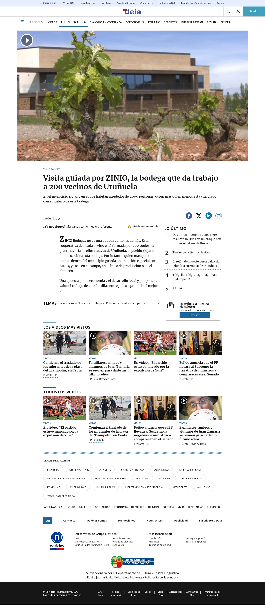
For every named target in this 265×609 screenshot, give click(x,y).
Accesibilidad (175, 591)
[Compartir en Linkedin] (209, 216)
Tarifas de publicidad (160, 544)
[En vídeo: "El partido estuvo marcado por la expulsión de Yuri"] (155, 343)
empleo (138, 302)
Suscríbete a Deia (210, 520)
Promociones (126, 520)
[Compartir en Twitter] (199, 216)
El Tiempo (166, 478)
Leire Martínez (79, 469)
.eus (47, 521)
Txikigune (53, 487)
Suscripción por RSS (196, 541)
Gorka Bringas (192, 478)
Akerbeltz (180, 487)
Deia (76, 538)
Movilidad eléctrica (61, 496)
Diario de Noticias (121, 538)
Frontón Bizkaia (132, 469)
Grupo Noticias (78, 302)
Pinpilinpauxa (105, 487)
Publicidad (181, 520)
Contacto (69, 520)
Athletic (105, 469)
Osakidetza (161, 469)
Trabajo (97, 302)
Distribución (155, 538)
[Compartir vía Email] (218, 216)
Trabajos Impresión (196, 538)
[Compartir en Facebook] (189, 216)
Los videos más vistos (66, 327)
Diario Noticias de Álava (86, 541)
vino (62, 302)
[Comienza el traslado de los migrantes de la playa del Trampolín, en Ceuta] (64, 343)
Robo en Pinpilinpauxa (110, 478)
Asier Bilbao (78, 487)
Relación (111, 302)
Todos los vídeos (62, 391)
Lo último (175, 228)
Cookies (149, 591)
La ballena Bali (190, 469)
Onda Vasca (118, 544)
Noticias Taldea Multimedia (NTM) (91, 544)
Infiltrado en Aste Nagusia (144, 487)
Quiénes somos (97, 520)
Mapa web (154, 541)
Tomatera (142, 478)
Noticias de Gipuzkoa (122, 541)
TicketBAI (53, 469)
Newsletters (155, 520)
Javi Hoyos (203, 487)
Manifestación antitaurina (66, 478)
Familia (125, 302)
